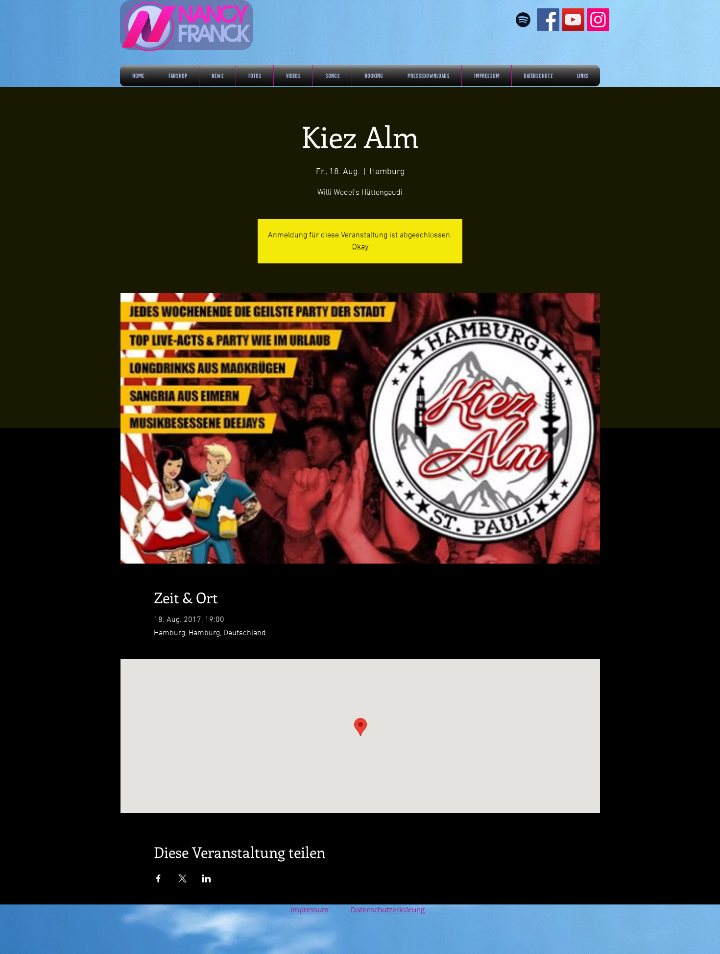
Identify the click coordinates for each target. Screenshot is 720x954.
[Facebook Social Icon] (548, 19)
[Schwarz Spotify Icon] (523, 19)
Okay (360, 247)
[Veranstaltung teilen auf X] (182, 878)
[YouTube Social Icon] (573, 19)
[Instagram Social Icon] (598, 19)
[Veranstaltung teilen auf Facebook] (158, 878)
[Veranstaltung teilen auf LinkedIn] (206, 878)
